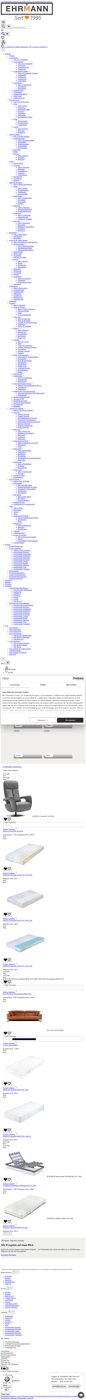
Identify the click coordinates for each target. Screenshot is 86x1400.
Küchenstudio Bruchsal (13, 1327)
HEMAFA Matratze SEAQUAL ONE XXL (18, 875)
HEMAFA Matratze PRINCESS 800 (15, 1227)
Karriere (7, 1278)
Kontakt (7, 1294)
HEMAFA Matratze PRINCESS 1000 (15, 1090)
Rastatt (7, 1323)
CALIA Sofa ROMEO (10, 1045)
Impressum (8, 1375)
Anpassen (41, 720)
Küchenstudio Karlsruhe (13, 1329)
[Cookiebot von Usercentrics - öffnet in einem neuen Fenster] (74, 678)
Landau (7, 1320)
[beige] (8, 988)
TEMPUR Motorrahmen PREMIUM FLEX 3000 (19, 1186)
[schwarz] (8, 825)
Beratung (8, 1292)
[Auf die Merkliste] (7, 819)
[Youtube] (4, 1369)
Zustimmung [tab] (15, 685)
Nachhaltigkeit (10, 1282)
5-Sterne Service (10, 1298)
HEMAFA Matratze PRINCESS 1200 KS (17, 1136)
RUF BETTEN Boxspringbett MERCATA (17, 994)
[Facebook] (2, 1369)
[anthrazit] (6, 825)
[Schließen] (2, 1384)
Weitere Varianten (9, 829)
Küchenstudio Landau (12, 1331)
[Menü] (3, 22)
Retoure (7, 1302)
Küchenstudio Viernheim (13, 1335)
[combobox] (21, 27)
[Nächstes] (3, 659)
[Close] (2, 1392)
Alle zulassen (70, 720)
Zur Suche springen (25, 2)
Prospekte (8, 1276)
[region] (43, 1001)
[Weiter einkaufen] (7, 663)
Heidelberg (8, 1318)
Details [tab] (43, 685)
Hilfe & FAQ (9, 1296)
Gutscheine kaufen (11, 1304)
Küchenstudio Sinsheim (13, 1333)
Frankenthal (9, 1316)
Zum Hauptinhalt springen (10, 2)
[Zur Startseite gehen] (27, 19)
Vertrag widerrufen (11, 1307)
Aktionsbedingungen (12, 1305)
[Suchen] (3, 26)
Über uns (8, 1284)
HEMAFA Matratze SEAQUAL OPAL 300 (17, 920)
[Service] (2, 31)
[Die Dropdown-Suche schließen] (8, 26)
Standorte (8, 1280)
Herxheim (8, 1322)
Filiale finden (5, 1394)
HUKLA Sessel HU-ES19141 (13, 831)
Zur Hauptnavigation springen (42, 2)
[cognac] (6, 1039)
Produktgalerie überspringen (12, 767)
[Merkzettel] (2, 39)
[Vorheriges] (3, 49)
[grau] (13, 988)
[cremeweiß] (11, 988)
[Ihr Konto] (3, 42)
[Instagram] (7, 1369)
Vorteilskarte (9, 1300)
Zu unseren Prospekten (8, 1255)
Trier (6, 1325)
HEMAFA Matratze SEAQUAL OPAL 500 (17, 966)
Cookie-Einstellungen (12, 1380)
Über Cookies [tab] (71, 685)
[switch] (7, 1389)
